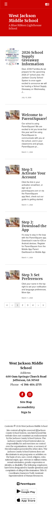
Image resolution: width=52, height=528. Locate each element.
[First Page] (7, 305)
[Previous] (12, 305)
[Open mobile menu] (6, 4)
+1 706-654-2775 (31, 384)
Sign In (26, 412)
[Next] (38, 305)
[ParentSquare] (26, 484)
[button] (47, 4)
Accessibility (26, 407)
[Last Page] (43, 305)
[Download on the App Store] (26, 500)
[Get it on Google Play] (26, 491)
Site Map (26, 402)
